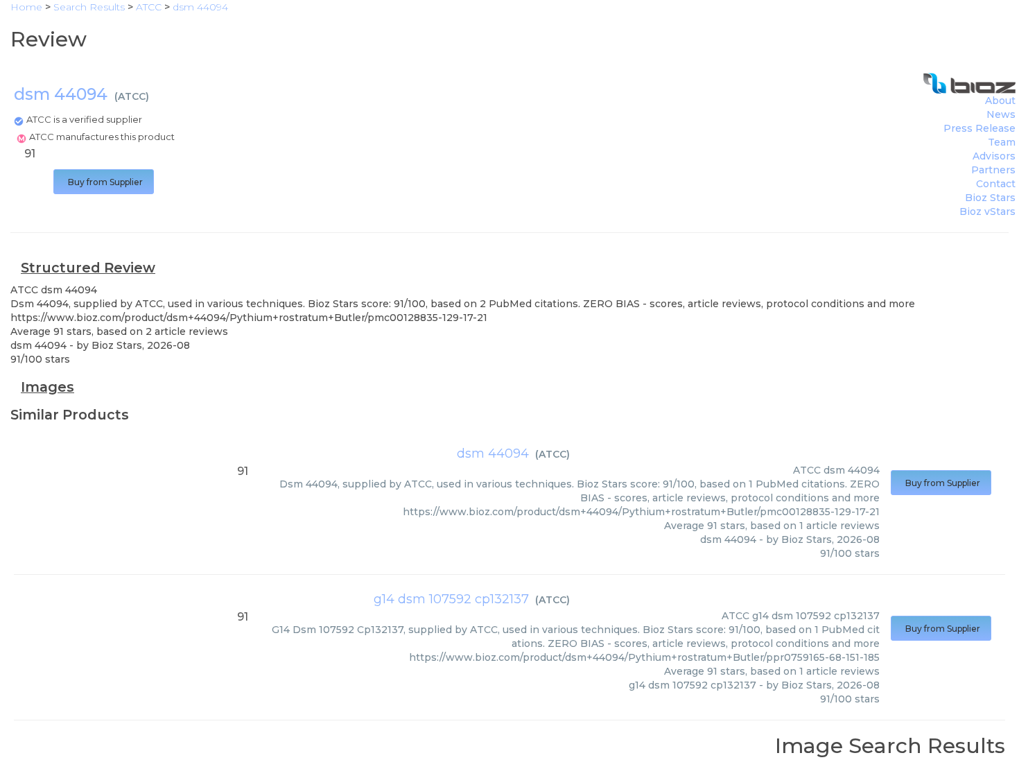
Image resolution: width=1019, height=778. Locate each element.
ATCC (132, 96)
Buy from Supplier (103, 182)
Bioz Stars (990, 197)
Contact (996, 184)
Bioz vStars (987, 211)
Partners (993, 170)
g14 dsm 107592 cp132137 (451, 599)
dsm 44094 (493, 453)
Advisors (994, 156)
